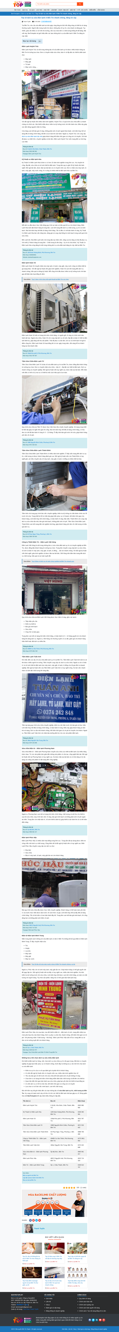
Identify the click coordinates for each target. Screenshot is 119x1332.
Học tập (46, 10)
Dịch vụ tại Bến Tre (27, 13)
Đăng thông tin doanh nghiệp (55, 1311)
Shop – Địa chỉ (63, 10)
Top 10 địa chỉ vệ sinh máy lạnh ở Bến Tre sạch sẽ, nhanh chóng (53, 1283)
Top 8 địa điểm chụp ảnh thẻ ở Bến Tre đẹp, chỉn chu (76, 1282)
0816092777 (20, 1305)
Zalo (26, 1305)
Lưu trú (39, 10)
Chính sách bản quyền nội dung (89, 1308)
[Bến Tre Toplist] (22, 4)
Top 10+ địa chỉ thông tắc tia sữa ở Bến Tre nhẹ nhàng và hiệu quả (31, 1258)
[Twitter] (93, 1320)
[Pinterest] (103, 1320)
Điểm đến (92, 10)
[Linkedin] (96, 1320)
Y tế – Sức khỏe (82, 10)
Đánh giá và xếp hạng (53, 1308)
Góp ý (48, 1305)
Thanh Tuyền (27, 21)
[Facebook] (89, 1320)
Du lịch (32, 10)
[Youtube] (100, 1320)
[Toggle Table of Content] (39, 41)
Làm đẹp (54, 10)
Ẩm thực (17, 10)
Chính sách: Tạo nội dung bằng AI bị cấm (92, 1311)
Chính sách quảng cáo (86, 1305)
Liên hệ (48, 1301)
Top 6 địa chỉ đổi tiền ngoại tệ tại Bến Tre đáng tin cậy (77, 1257)
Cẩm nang (101, 10)
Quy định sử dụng (85, 1298)
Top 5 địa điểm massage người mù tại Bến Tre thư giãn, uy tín (30, 1283)
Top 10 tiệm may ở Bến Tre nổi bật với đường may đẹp (53, 1257)
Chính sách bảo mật (85, 1301)
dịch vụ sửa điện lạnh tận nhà (32, 136)
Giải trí (72, 10)
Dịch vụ (25, 10)
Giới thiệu (49, 1298)
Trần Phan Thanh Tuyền (30, 1309)
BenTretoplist (15, 13)
